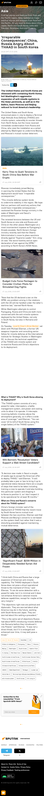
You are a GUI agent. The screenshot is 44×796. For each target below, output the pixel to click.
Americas (12, 745)
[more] (40, 182)
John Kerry (37, 653)
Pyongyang (21, 644)
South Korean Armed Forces (10, 661)
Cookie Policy (15, 767)
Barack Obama (27, 653)
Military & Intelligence (8, 644)
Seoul (29, 644)
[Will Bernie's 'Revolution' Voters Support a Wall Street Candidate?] (22, 442)
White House (26, 661)
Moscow (35, 644)
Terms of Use (21, 764)
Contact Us (5, 767)
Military (39, 745)
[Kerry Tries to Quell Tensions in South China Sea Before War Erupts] (22, 151)
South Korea (23, 648)
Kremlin (35, 661)
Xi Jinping (5, 653)
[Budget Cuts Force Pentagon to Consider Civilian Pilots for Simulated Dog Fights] (22, 263)
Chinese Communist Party (27, 665)
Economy (30, 745)
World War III (6, 674)
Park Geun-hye (15, 653)
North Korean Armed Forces (10, 657)
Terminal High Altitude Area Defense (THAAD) (27, 674)
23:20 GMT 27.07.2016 (9, 52)
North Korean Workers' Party (31, 657)
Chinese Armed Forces (9, 665)
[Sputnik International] (6, 3)
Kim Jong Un (31, 678)
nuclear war (34, 670)
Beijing (4, 648)
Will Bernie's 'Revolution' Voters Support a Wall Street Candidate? (20, 461)
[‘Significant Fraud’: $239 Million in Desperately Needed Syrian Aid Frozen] (22, 543)
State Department (14, 670)
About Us (4, 764)
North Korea (20, 678)
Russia (16, 640)
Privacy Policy (25, 767)
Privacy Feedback (7, 770)
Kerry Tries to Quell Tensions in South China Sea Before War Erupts (19, 174)
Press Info (12, 764)
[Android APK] (8, 776)
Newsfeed (24, 640)
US (30, 640)
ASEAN (4, 670)
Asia (4, 168)
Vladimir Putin (33, 648)
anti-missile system (8, 678)
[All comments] (3, 792)
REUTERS (5, 79)
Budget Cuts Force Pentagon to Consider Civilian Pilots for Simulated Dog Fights (19, 284)
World (9, 640)
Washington (12, 648)
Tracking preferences (21, 770)
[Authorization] (31, 2)
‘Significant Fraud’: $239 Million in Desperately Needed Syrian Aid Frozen (21, 563)
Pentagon (25, 670)
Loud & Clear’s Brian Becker (26, 326)
